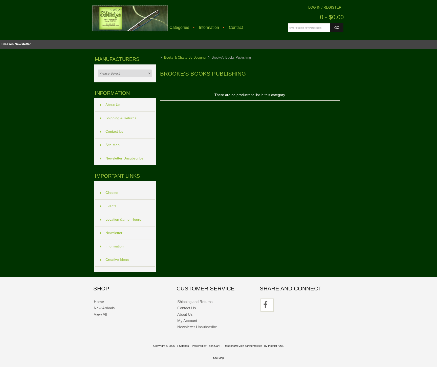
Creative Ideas (117, 260)
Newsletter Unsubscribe (124, 158)
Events (110, 206)
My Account (187, 320)
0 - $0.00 (332, 17)
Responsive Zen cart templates (243, 345)
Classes (8, 44)
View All (100, 314)
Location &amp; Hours (123, 219)
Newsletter (23, 44)
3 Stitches (183, 345)
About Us (112, 105)
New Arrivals (104, 308)
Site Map (112, 145)
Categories (179, 27)
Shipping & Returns (120, 118)
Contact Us (114, 131)
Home (99, 302)
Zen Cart (214, 345)
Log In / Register (324, 7)
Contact (236, 27)
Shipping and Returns (195, 302)
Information (209, 27)
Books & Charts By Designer (185, 57)
